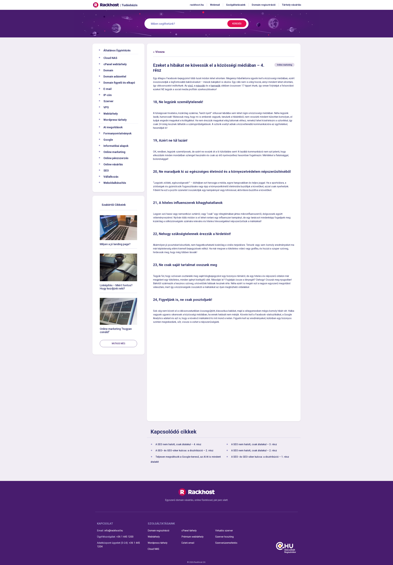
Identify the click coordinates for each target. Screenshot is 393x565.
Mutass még (118, 343)
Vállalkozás (110, 176)
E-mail (107, 88)
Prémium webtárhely (192, 536)
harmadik (215, 85)
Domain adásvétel (114, 76)
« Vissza (159, 52)
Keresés (236, 23)
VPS (106, 107)
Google (108, 139)
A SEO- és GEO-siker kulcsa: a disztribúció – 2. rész (184, 450)
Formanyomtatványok (117, 133)
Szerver (108, 101)
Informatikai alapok (115, 145)
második (200, 85)
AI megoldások (113, 127)
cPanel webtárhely (115, 64)
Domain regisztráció (158, 530)
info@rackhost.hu (113, 530)
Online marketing (114, 152)
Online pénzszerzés (115, 158)
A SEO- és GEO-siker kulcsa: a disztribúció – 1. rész (260, 456)
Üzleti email (187, 542)
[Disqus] (223, 372)
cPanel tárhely (189, 530)
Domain (108, 70)
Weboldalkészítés (114, 182)
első (190, 85)
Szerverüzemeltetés (226, 542)
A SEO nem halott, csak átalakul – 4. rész (178, 444)
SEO (106, 170)
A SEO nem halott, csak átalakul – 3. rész (254, 444)
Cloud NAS (110, 58)
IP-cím (107, 94)
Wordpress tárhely (115, 119)
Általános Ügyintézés (116, 50)
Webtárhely (110, 113)
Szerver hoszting (224, 536)
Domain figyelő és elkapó (119, 82)
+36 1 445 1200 (124, 536)
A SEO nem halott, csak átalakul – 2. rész (254, 450)
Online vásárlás (113, 164)
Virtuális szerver (224, 530)
